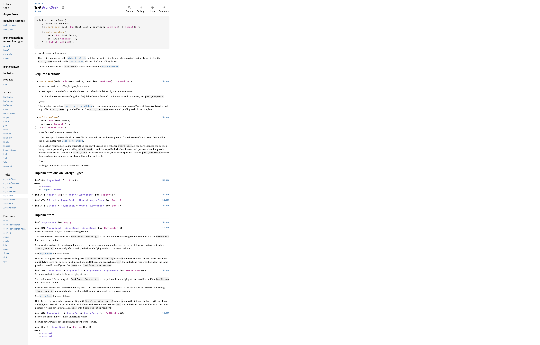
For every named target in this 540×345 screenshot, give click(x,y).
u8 (59, 194)
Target (45, 189)
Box (114, 205)
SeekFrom (112, 26)
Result (129, 26)
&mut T (116, 200)
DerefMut (46, 186)
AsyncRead (54, 228)
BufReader (111, 228)
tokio (37, 3)
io (42, 3)
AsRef (51, 194)
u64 (68, 42)
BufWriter (113, 313)
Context (65, 38)
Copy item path (62, 7)
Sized (52, 200)
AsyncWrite (74, 270)
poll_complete (55, 31)
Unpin (72, 194)
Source (37, 11)
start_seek (53, 26)
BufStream (133, 270)
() (136, 26)
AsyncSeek (54, 180)
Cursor (105, 194)
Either (77, 327)
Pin (72, 26)
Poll (52, 42)
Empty (68, 222)
